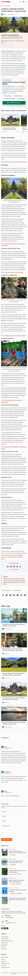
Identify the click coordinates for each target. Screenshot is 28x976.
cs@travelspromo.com (10, 922)
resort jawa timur (6, 590)
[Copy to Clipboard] (3, 595)
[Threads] (10, 595)
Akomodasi (3, 949)
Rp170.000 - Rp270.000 (16, 874)
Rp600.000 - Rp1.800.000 (16, 893)
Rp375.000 (13, 864)
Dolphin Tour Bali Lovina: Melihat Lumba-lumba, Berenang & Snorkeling (16, 882)
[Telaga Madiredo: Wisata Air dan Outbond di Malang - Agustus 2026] (14, 615)
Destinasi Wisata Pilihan (6, 941)
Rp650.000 (13, 854)
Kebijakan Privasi (5, 963)
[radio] (8, 566)
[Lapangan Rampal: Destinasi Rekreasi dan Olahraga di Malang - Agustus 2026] (14, 664)
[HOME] (1, 5)
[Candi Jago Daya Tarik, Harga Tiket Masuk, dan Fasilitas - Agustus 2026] (14, 689)
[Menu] (26, 1)
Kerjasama (3, 961)
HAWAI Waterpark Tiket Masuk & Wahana (15, 335)
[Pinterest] (21, 595)
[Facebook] (14, 595)
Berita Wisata (4, 945)
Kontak (3, 959)
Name (4, 811)
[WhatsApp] (7, 595)
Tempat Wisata (4, 938)
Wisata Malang (17, 590)
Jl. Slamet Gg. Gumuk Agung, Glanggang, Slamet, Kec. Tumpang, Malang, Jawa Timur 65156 (12, 557)
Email (4, 816)
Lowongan (3, 965)
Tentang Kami (4, 957)
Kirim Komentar (7, 839)
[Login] (23, 1)
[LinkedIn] (25, 595)
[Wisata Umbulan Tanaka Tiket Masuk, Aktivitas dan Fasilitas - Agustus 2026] (14, 640)
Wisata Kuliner (4, 943)
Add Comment (6, 826)
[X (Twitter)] (18, 595)
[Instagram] (7, 928)
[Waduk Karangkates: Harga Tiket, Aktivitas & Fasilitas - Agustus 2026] (14, 713)
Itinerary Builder (5, 936)
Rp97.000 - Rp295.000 (15, 883)
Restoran (3, 947)
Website (4, 821)
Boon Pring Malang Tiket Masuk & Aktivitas (15, 161)
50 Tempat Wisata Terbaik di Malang (13, 272)
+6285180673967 (9, 917)
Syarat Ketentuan (5, 967)
